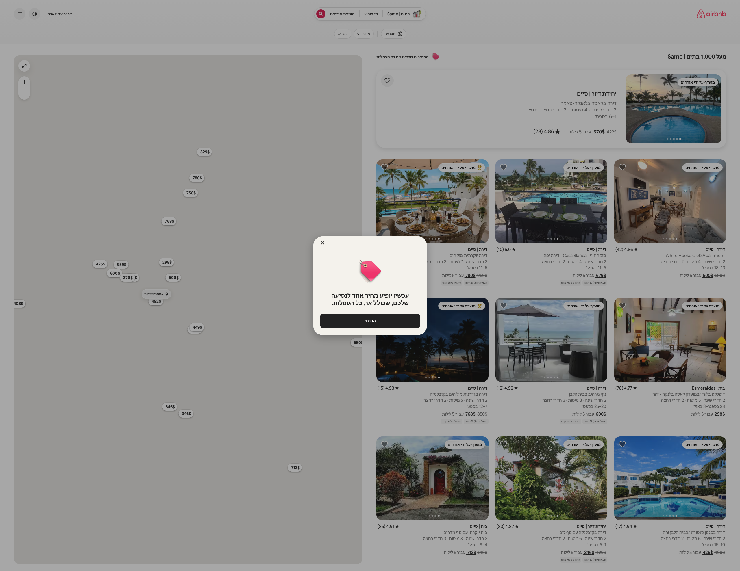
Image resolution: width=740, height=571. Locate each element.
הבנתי (370, 321)
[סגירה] (322, 243)
